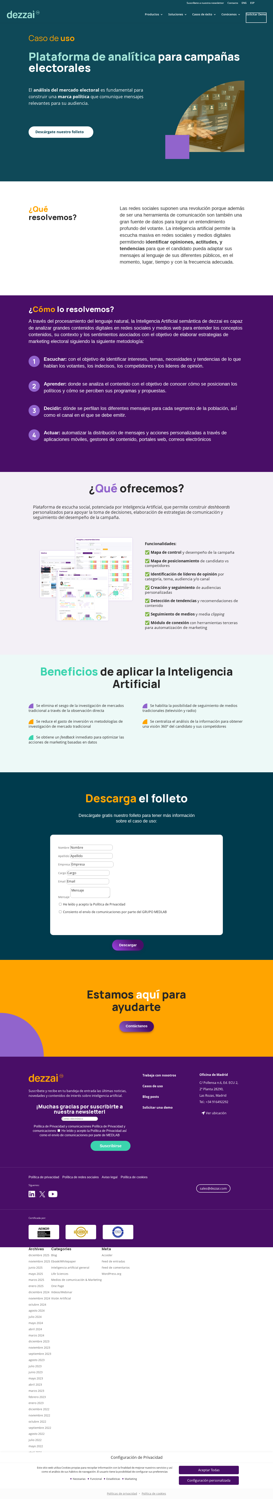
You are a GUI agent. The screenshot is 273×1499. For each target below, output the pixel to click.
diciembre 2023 (39, 1341)
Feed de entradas (113, 1261)
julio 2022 (35, 1440)
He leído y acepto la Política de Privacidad (94, 904)
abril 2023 (35, 1384)
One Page (57, 1286)
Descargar (128, 945)
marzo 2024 (36, 1335)
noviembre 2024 (39, 1298)
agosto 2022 (37, 1434)
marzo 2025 (36, 1280)
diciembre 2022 (39, 1409)
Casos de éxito (202, 14)
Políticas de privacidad (122, 1493)
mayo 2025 (36, 1274)
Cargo (62, 873)
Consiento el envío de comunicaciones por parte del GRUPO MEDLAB (115, 912)
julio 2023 (35, 1366)
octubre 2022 (37, 1421)
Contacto (232, 3)
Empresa (64, 864)
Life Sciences (59, 1274)
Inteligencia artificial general (70, 1267)
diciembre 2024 (39, 1292)
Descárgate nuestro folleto (59, 131)
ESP (252, 3)
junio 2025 (36, 1267)
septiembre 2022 (40, 1428)
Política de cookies (154, 1493)
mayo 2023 (36, 1378)
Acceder (107, 1255)
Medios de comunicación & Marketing (76, 1280)
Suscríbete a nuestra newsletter (205, 3)
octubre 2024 (37, 1304)
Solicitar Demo (256, 14)
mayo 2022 (36, 1446)
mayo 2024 (36, 1323)
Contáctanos (136, 1026)
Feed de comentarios (116, 1267)
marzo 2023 (36, 1391)
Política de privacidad (44, 1177)
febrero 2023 (37, 1397)
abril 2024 (35, 1329)
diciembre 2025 (39, 1255)
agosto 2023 (37, 1360)
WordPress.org (111, 1274)
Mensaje (64, 897)
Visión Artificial (61, 1298)
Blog (54, 1255)
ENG (244, 3)
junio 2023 (36, 1372)
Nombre (63, 847)
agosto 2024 (37, 1310)
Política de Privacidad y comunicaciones (62, 1126)
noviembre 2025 (39, 1261)
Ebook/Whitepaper (63, 1261)
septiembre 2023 (40, 1354)
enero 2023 (36, 1403)
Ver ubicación (216, 1113)
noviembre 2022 (39, 1415)
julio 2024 (35, 1317)
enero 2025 (36, 1286)
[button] (209, 1480)
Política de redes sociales (80, 1177)
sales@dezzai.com (213, 1188)
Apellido (63, 856)
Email (62, 881)
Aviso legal (110, 1177)
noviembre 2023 (39, 1347)
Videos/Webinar (61, 1292)
